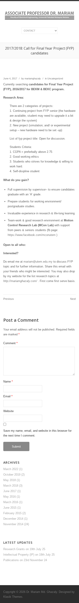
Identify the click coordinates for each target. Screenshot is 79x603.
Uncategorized (55, 78)
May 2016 (9, 496)
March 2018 (10, 485)
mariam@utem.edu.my (37, 261)
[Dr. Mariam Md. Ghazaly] (39, 20)
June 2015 (9, 507)
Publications (11, 560)
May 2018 (9, 480)
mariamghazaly (33, 78)
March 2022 (10, 469)
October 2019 (11, 474)
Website (8, 411)
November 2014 (13, 524)
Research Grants (14, 549)
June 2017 (9, 491)
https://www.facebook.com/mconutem (32, 235)
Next (73, 299)
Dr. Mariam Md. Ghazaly (41, 592)
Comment (10, 343)
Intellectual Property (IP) (18, 554)
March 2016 (10, 502)
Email (7, 396)
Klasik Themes (12, 596)
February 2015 (12, 513)
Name (7, 381)
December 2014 (13, 518)
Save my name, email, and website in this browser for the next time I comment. (37, 433)
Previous (8, 299)
